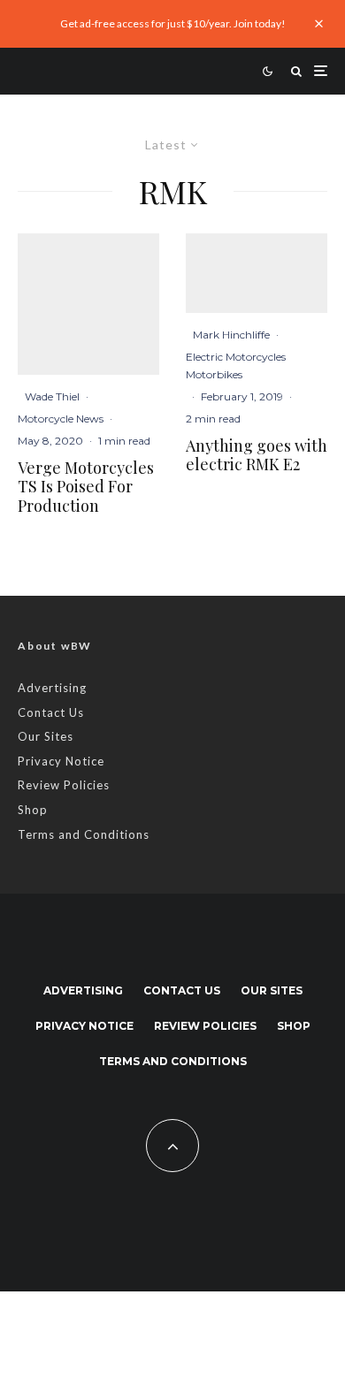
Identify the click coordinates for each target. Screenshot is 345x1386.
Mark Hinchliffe (231, 334)
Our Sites (45, 736)
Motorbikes (214, 374)
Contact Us (51, 712)
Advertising (52, 688)
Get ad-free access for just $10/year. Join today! (173, 23)
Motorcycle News (61, 418)
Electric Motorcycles (236, 356)
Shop (33, 810)
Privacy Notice (61, 761)
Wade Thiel (52, 396)
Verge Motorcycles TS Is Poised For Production (86, 487)
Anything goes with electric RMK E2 (256, 456)
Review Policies (64, 785)
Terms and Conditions (84, 834)
